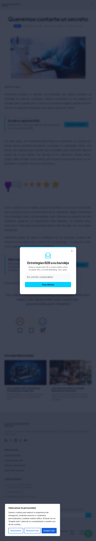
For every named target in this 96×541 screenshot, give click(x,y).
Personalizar (15, 531)
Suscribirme (48, 284)
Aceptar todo (49, 531)
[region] (32, 520)
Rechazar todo (32, 531)
